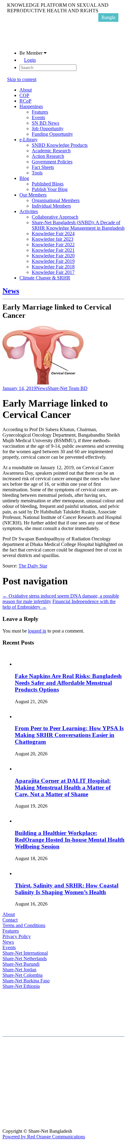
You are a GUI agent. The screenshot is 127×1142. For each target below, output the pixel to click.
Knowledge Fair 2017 (53, 272)
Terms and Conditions (23, 925)
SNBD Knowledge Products (60, 145)
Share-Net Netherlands (24, 958)
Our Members (33, 194)
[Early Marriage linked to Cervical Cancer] (43, 382)
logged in (37, 630)
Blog (24, 178)
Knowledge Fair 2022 (53, 244)
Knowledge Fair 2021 (53, 250)
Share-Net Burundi (20, 964)
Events (38, 117)
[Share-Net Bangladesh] (22, 42)
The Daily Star (32, 565)
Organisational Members (56, 200)
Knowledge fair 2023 (52, 239)
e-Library (28, 139)
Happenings (31, 106)
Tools (37, 172)
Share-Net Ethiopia (21, 986)
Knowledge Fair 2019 (53, 261)
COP (24, 95)
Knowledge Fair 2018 (53, 266)
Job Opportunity (47, 128)
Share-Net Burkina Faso (26, 980)
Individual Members (51, 206)
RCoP (25, 100)
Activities (28, 211)
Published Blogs (47, 183)
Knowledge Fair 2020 (53, 255)
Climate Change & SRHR (44, 277)
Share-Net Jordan (19, 969)
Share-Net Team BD (67, 388)
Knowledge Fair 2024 (53, 233)
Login (30, 60)
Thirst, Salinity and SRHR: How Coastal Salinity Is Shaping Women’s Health (66, 888)
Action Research (48, 156)
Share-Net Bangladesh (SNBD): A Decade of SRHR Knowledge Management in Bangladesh (78, 225)
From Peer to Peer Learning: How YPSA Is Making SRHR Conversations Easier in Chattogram (69, 735)
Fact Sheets (43, 167)
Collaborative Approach (55, 217)
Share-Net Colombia (22, 975)
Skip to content (21, 79)
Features (40, 112)
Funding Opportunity (52, 134)
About (25, 89)
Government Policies (52, 161)
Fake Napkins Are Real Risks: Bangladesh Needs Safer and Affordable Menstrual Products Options (68, 683)
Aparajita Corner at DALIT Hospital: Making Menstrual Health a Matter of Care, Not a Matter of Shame (63, 787)
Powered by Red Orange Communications (43, 1136)
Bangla (108, 17)
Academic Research (51, 150)
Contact (10, 919)
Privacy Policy (16, 936)
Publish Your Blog (50, 189)
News (10, 291)
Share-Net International (25, 953)
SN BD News (45, 123)
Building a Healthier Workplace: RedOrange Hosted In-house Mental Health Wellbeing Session (70, 840)
